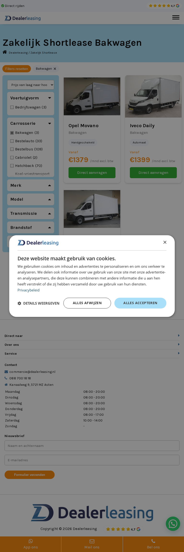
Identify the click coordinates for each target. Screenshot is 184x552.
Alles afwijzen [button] (87, 303)
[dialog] (92, 276)
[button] (38, 303)
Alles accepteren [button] (140, 303)
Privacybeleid (28, 290)
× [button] (165, 242)
